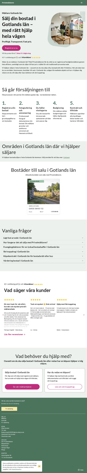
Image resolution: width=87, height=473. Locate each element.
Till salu (3, 430)
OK (39, 466)
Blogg (3, 450)
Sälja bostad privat (18, 432)
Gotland (66, 157)
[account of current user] (82, 3)
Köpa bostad (5, 428)
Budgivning (4, 432)
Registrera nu (11, 48)
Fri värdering (5, 422)
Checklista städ (6, 436)
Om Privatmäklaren (7, 441)
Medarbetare (5, 443)
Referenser (4, 445)
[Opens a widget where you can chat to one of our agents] (80, 470)
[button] (43, 238)
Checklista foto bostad (8, 434)
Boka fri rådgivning (24, 53)
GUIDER (10, 432)
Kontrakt (3, 420)
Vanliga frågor (5, 448)
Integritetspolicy (16, 469)
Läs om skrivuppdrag (64, 386)
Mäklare (3, 418)
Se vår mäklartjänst (22, 386)
